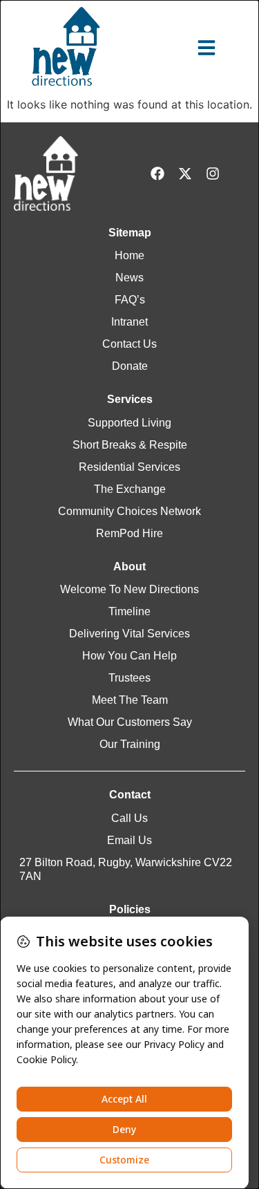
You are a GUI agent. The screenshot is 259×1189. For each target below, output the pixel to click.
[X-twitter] (185, 173)
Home (129, 255)
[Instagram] (213, 173)
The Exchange (130, 489)
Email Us (129, 840)
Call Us (129, 818)
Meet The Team (130, 700)
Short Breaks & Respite (130, 445)
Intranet (129, 322)
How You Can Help (129, 656)
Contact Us (129, 344)
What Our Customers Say (130, 722)
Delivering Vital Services (129, 633)
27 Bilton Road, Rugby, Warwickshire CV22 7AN (125, 869)
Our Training (129, 744)
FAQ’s (130, 300)
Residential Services (129, 467)
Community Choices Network (129, 511)
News (129, 277)
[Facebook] (157, 173)
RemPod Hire (129, 533)
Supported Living (129, 423)
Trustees (129, 678)
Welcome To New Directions (129, 589)
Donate (130, 366)
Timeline (129, 611)
